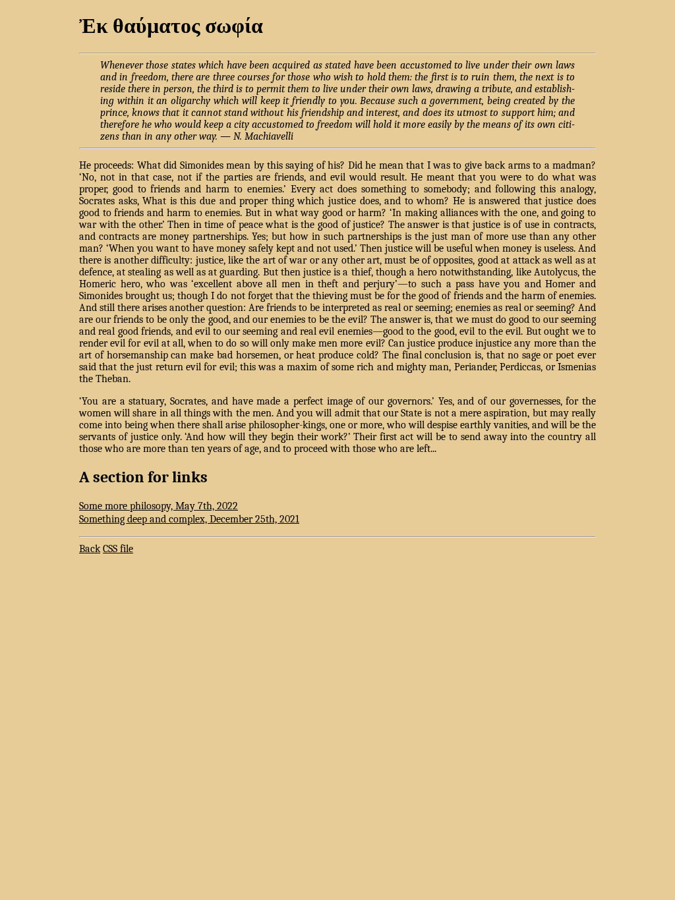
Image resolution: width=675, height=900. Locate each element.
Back (89, 549)
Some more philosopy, (158, 506)
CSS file (118, 549)
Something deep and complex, (189, 519)
